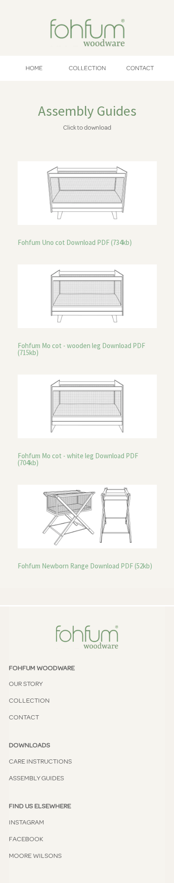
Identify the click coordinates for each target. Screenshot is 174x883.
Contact (140, 68)
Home (34, 68)
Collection (87, 68)
